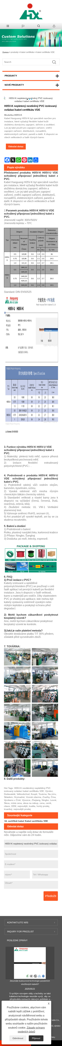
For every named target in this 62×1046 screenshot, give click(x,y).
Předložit (50, 896)
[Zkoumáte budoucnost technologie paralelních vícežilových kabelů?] (30, 963)
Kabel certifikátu (27, 52)
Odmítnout (18, 1038)
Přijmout (36, 1038)
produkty (14, 52)
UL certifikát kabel (14, 821)
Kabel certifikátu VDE (45, 52)
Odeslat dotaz (15, 146)
